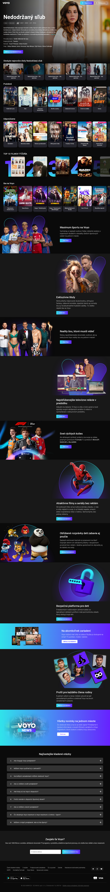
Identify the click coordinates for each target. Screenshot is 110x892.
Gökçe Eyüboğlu (47, 46)
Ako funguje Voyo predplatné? (23, 761)
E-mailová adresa (36, 852)
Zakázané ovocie (70, 108)
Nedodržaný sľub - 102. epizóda (55, 77)
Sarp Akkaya (30, 46)
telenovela (11, 23)
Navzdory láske (25, 143)
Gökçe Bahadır (11, 46)
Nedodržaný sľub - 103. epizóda (34, 77)
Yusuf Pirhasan (13, 44)
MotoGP (96, 440)
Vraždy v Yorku (70, 143)
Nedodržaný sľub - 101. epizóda (75, 77)
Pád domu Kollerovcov (10, 208)
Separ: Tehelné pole (40, 208)
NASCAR (63, 442)
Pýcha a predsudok (40, 143)
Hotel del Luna (10, 108)
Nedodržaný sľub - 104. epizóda (13, 77)
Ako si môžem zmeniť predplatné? (24, 807)
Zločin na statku (84, 108)
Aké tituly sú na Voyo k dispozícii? (24, 791)
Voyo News (30, 870)
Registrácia (88, 3)
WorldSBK (72, 442)
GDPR (8, 870)
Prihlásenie (101, 3)
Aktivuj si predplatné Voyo (13, 52)
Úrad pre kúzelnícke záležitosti (40, 110)
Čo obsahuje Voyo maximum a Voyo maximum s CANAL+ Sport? (35, 815)
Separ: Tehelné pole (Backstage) (54, 208)
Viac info (53, 34)
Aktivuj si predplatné (64, 519)
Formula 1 (79, 440)
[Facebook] (93, 869)
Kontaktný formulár (18, 870)
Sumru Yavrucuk (21, 46)
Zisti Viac (66, 240)
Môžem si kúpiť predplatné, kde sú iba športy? (28, 822)
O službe (25, 867)
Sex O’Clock (84, 208)
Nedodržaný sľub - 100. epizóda (96, 77)
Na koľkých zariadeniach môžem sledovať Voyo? (29, 776)
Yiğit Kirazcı (38, 46)
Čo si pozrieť (51, 867)
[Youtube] (101, 869)
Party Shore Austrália (99, 144)
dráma (5, 23)
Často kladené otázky (13, 867)
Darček (60, 867)
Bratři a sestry (55, 108)
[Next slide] (107, 72)
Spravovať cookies (42, 870)
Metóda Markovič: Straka (70, 208)
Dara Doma (25, 208)
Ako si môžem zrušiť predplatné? (24, 784)
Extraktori (10, 143)
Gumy (99, 108)
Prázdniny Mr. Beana (85, 144)
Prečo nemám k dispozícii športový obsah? (27, 799)
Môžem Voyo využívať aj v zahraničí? (25, 768)
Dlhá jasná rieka (55, 143)
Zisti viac (62, 313)
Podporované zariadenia (37, 867)
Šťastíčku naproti (99, 208)
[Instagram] (97, 869)
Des (25, 108)
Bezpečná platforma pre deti (72, 605)
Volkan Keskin (23, 44)
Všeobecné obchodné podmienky (75, 867)
